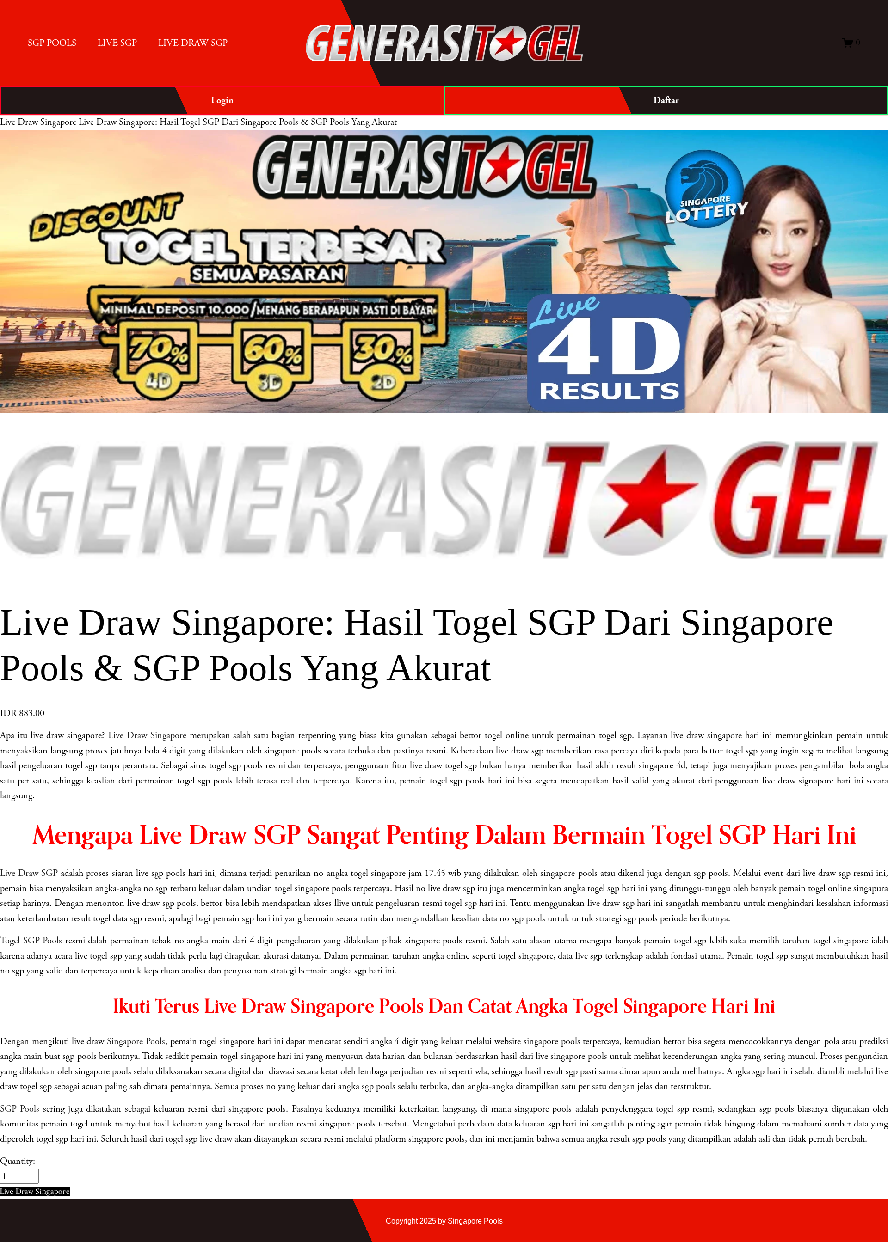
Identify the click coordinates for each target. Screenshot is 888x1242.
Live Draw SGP (29, 873)
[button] (35, 1191)
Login (222, 100)
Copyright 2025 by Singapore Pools (444, 1221)
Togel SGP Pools (31, 941)
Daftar (666, 100)
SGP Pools (19, 1109)
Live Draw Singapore (38, 122)
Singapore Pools (136, 1041)
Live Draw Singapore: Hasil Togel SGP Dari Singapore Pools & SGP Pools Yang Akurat (238, 122)
